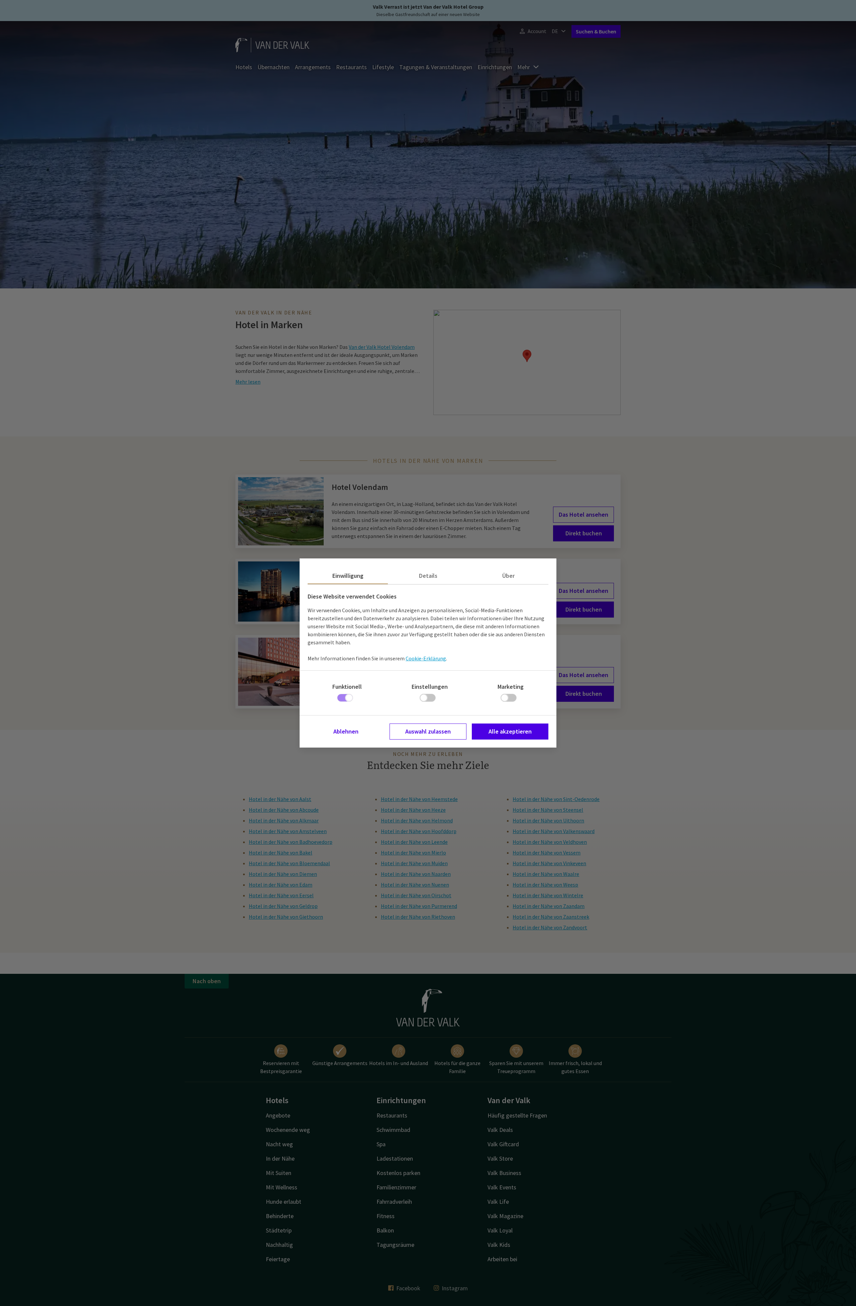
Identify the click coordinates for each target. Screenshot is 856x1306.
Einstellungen (430, 686)
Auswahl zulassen (428, 731)
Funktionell (347, 686)
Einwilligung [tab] (347, 575)
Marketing (511, 686)
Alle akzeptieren (510, 731)
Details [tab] (428, 575)
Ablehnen (345, 731)
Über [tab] (508, 575)
